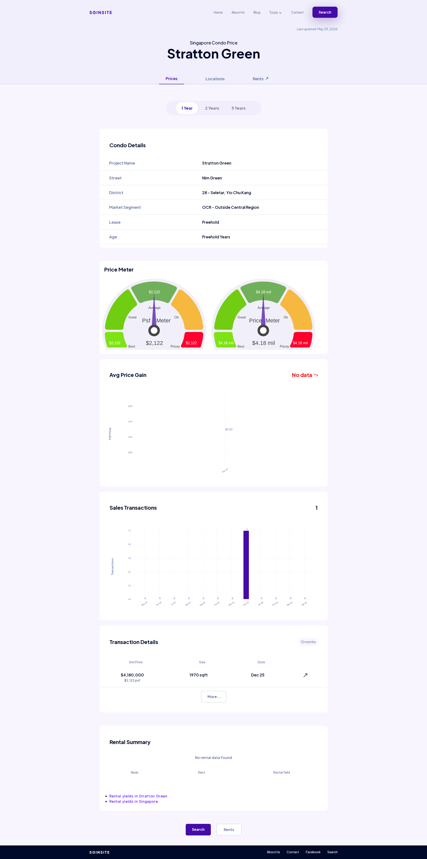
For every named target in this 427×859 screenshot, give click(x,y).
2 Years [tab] (212, 108)
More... (214, 696)
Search (325, 12)
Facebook (313, 852)
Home (218, 12)
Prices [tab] (171, 78)
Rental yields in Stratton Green (138, 796)
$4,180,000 (132, 677)
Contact (297, 12)
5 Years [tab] (239, 108)
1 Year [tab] (187, 108)
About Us (238, 12)
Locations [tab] (215, 78)
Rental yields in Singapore (133, 801)
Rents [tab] (258, 78)
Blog (257, 12)
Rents (229, 829)
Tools (274, 12)
